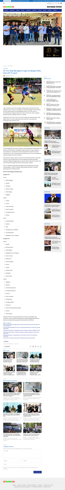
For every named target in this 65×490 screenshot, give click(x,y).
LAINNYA (55, 10)
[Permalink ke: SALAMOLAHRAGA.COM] (4, 75)
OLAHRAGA (28, 10)
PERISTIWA (12, 10)
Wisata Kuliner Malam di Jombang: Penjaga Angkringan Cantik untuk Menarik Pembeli (53, 87)
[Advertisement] (22, 56)
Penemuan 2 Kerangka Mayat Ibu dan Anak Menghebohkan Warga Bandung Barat (53, 96)
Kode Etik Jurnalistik (21, 485)
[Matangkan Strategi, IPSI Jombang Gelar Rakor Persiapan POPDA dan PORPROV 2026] (36, 355)
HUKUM (17, 10)
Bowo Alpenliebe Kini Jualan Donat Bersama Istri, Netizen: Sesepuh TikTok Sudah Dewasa (56, 242)
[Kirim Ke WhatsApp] (41, 346)
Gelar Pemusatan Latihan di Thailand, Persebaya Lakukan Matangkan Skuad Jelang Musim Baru (21, 333)
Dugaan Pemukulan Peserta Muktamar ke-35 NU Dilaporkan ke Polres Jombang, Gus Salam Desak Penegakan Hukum (51, 142)
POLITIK (22, 10)
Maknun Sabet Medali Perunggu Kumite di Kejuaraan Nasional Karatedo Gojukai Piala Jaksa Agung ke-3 (21, 325)
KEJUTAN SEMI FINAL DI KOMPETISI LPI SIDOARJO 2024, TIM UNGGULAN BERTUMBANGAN (54, 123)
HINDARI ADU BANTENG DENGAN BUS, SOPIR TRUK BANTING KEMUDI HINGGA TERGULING (53, 114)
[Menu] (4, 3)
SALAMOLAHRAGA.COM (10, 75)
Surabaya (6, 341)
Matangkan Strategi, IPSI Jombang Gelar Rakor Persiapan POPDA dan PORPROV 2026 (21, 330)
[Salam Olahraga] (8, 6)
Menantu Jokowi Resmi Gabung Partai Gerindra (53, 118)
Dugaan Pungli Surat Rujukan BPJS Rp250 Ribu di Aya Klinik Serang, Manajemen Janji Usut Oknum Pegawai (56, 210)
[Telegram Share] (38, 346)
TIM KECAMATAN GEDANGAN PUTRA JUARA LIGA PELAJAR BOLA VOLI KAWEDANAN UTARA (53, 91)
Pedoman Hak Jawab (48, 485)
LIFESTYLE (34, 10)
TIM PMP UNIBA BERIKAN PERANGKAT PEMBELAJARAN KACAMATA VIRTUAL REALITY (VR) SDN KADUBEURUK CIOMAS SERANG (53, 100)
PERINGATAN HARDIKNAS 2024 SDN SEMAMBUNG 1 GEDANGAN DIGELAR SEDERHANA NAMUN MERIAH (53, 109)
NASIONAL (6, 10)
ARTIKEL (49, 10)
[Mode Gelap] (61, 3)
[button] (58, 3)
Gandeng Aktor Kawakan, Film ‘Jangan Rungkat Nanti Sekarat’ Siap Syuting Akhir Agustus (52, 238)
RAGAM (44, 10)
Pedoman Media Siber (31, 485)
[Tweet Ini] (33, 346)
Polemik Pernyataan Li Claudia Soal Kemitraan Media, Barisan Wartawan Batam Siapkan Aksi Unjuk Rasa (56, 146)
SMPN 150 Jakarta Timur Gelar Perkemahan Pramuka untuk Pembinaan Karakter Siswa (52, 105)
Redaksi (14, 485)
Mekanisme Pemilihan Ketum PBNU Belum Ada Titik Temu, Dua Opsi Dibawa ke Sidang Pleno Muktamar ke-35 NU (56, 152)
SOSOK (39, 10)
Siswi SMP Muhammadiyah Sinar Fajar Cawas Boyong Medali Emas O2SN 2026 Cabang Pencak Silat (21, 328)
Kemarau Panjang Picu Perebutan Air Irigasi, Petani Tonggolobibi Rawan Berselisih (56, 216)
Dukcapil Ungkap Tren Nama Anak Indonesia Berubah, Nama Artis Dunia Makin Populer (56, 248)
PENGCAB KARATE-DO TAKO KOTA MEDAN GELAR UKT (53, 82)
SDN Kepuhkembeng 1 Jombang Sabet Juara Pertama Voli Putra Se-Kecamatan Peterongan (20, 336)
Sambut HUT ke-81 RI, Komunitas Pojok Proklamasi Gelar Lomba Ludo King (19, 338)
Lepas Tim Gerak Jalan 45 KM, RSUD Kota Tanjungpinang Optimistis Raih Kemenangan (33, 1)
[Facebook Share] (30, 346)
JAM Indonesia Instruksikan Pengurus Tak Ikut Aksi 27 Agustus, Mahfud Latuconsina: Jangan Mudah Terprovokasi (52, 206)
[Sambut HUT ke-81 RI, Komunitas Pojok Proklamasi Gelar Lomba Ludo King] (36, 368)
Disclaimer (40, 485)
